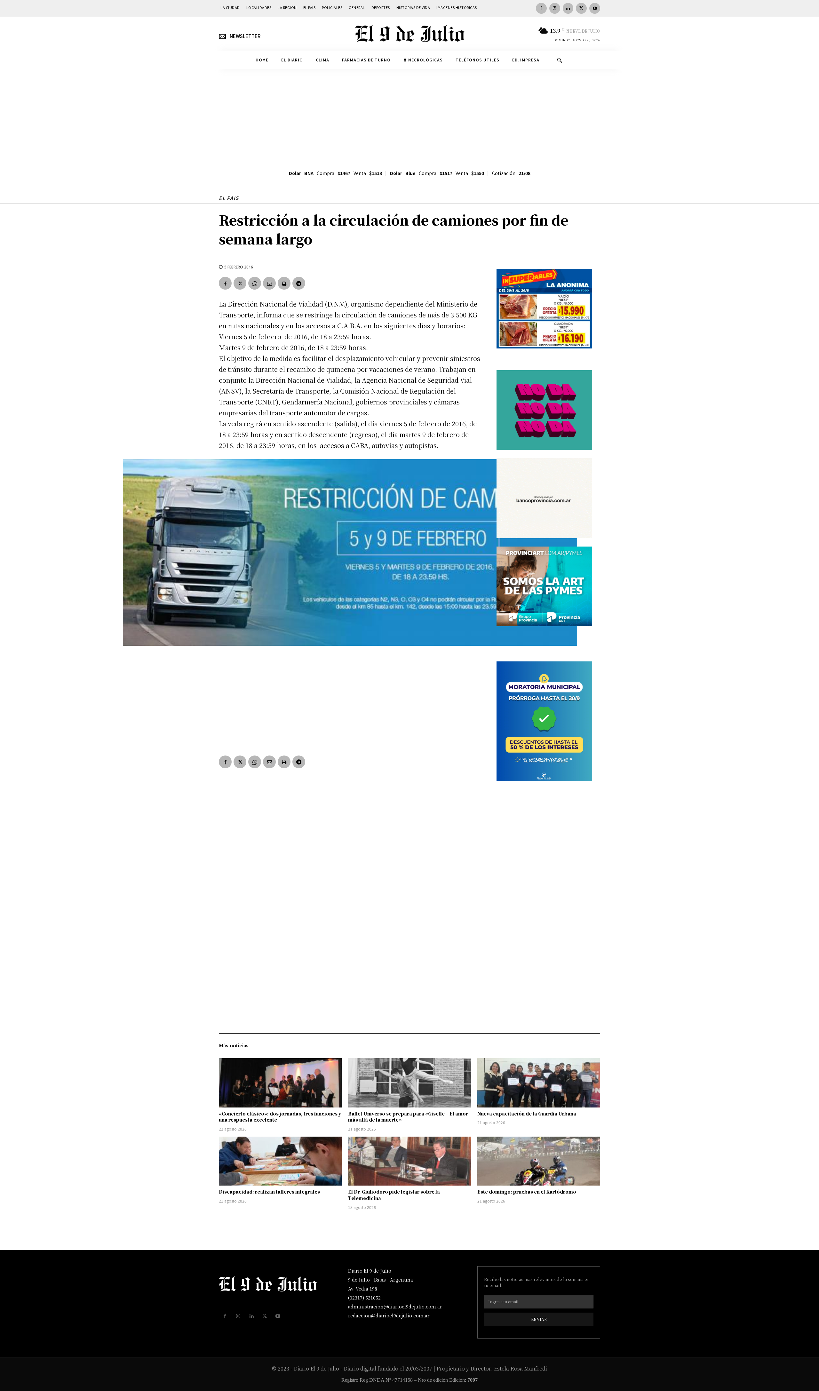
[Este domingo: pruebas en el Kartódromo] (538, 1161)
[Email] (269, 283)
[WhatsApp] (254, 283)
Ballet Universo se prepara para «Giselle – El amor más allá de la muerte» (408, 1116)
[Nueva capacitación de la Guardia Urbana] (538, 1082)
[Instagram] (554, 8)
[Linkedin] (568, 8)
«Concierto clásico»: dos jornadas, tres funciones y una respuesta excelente (280, 1116)
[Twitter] (581, 8)
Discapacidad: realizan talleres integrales (269, 1191)
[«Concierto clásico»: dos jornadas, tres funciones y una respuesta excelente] (280, 1082)
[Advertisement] (409, 117)
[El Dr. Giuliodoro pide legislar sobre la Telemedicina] (409, 1161)
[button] (559, 60)
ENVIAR (539, 1319)
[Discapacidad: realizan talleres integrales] (280, 1161)
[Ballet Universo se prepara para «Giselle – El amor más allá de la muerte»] (409, 1082)
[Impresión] (284, 283)
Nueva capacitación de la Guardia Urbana (526, 1113)
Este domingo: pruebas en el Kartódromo (526, 1191)
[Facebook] (541, 8)
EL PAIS (229, 198)
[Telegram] (298, 283)
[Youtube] (594, 8)
